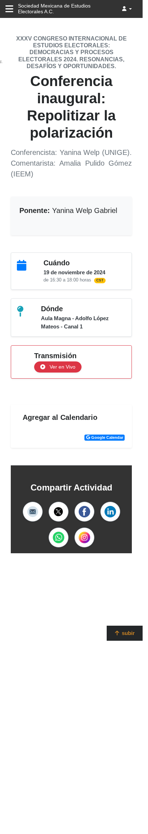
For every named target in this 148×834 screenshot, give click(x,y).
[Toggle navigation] (9, 9)
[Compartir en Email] (33, 512)
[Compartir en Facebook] (84, 512)
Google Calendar (106, 437)
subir (127, 633)
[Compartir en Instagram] (84, 537)
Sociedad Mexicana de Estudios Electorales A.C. (54, 8)
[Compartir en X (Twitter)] (58, 512)
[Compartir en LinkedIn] (110, 512)
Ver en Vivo (61, 367)
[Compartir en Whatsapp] (58, 537)
